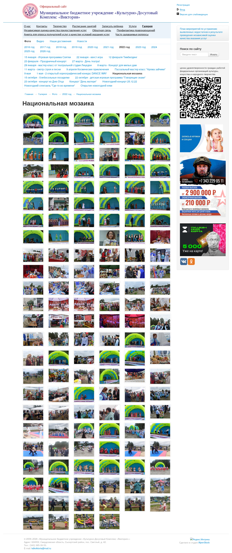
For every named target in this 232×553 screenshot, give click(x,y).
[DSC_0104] (135, 154)
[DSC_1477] (109, 304)
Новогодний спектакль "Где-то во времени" (49, 85)
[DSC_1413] (135, 255)
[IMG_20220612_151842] (109, 449)
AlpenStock (204, 542)
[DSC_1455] (109, 288)
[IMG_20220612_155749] (58, 485)
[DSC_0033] (109, 120)
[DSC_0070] (109, 138)
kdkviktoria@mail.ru (41, 548)
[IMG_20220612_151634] (84, 449)
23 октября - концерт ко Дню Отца (44, 81)
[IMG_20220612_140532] (135, 412)
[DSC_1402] (33, 255)
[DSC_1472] (84, 304)
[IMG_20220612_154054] (109, 467)
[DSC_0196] (33, 236)
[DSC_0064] (58, 138)
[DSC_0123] (58, 171)
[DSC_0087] (84, 154)
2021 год (108, 47)
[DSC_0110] (160, 154)
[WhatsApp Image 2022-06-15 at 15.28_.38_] (160, 503)
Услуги (133, 26)
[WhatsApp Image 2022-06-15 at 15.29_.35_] (109, 521)
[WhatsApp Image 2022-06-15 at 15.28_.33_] (160, 485)
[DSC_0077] (33, 154)
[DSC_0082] (58, 154)
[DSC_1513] (160, 321)
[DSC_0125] (109, 171)
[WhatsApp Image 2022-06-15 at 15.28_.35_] (84, 503)
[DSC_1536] (135, 375)
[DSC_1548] (84, 411)
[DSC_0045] (160, 120)
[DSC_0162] (109, 204)
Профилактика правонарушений (136, 30)
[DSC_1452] (84, 288)
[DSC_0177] (135, 220)
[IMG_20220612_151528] (58, 449)
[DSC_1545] (160, 393)
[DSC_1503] (109, 320)
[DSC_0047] (33, 138)
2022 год (66, 94)
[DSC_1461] (135, 288)
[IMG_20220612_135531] (58, 412)
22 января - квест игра (90, 57)
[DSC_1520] (33, 339)
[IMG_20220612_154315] (135, 467)
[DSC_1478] (135, 304)
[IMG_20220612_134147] (109, 376)
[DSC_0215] (109, 237)
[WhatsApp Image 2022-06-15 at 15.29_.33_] (84, 521)
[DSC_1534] (58, 375)
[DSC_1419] (33, 271)
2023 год (141, 47)
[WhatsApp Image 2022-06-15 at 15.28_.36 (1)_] (109, 503)
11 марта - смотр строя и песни (42, 69)
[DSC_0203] (58, 236)
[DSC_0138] (58, 187)
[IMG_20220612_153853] (58, 467)
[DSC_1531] (160, 357)
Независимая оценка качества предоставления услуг (55, 30)
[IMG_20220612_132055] (135, 358)
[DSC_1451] (58, 288)
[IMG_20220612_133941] (84, 376)
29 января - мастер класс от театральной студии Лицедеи (58, 65)
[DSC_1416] (160, 255)
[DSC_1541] (109, 393)
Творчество (60, 26)
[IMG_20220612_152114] (135, 449)
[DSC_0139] (84, 187)
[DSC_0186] (160, 220)
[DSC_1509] (135, 320)
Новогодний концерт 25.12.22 (119, 81)
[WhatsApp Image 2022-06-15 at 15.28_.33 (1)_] (135, 485)
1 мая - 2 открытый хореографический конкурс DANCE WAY (72, 73)
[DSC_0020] (58, 120)
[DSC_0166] (33, 220)
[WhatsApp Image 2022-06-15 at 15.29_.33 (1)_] (58, 521)
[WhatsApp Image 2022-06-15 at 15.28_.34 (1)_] (33, 503)
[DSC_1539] (33, 393)
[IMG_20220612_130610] (33, 358)
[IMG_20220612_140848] (33, 430)
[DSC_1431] (135, 271)
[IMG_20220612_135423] (33, 412)
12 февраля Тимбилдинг (123, 57)
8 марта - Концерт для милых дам (117, 65)
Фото (54, 94)
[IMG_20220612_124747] (33, 121)
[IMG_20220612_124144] (84, 430)
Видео (40, 41)
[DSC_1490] (33, 320)
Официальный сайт (53, 6)
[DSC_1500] (58, 320)
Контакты (41, 26)
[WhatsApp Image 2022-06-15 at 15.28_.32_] (109, 485)
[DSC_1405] (84, 255)
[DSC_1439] (33, 288)
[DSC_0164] (160, 204)
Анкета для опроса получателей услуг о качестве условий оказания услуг (67, 34)
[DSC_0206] (84, 236)
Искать (213, 54)
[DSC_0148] (33, 204)
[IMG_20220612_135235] (58, 394)
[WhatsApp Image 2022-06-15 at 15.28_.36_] (135, 503)
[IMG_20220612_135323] (84, 394)
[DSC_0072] (135, 138)
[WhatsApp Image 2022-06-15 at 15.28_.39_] (33, 521)
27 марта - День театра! (86, 61)
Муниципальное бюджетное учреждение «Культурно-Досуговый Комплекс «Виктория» (99, 15)
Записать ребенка (112, 26)
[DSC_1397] (160, 236)
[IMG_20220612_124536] (135, 430)
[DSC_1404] (58, 255)
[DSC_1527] (160, 339)
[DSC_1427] (109, 271)
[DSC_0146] (160, 187)
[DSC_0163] (135, 204)
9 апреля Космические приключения (87, 69)
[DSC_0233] (135, 236)
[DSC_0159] (84, 204)
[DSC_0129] (135, 171)
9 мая (27, 73)
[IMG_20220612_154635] (160, 467)
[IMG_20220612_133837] (33, 376)
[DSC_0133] (160, 171)
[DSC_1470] (58, 304)
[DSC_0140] (109, 187)
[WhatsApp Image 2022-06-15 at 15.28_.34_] (58, 503)
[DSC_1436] (160, 271)
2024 (154, 47)
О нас (27, 26)
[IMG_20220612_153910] (84, 467)
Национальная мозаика (88, 94)
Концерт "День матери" (83, 81)
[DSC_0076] (160, 138)
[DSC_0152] (58, 204)
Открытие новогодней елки (96, 85)
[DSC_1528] (84, 357)
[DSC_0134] (33, 187)
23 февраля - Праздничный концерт (45, 61)
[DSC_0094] (109, 154)
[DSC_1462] (160, 288)
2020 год (93, 47)
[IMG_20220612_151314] (33, 449)
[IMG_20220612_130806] (58, 358)
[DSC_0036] (135, 120)
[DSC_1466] (33, 304)
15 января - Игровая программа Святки (47, 57)
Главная (29, 94)
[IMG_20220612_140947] (58, 430)
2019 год (77, 47)
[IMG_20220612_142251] (160, 430)
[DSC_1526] (109, 339)
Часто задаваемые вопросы (132, 34)
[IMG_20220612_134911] (160, 376)
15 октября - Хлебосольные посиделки (46, 77)
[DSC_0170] (84, 220)
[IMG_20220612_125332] (135, 340)
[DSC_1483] (160, 304)
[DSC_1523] (84, 339)
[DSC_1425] (84, 271)
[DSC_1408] (109, 255)
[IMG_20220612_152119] (160, 449)
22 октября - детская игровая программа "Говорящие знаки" (110, 77)
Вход (182, 9)
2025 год (29, 51)
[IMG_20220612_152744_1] (33, 467)
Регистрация (183, 4)
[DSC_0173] (109, 220)
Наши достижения (60, 41)
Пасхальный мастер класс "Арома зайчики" (140, 69)
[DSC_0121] (33, 171)
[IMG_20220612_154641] (33, 485)
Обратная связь (101, 30)
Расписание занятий (84, 26)
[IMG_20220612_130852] (109, 358)
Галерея (147, 26)
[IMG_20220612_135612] (109, 412)
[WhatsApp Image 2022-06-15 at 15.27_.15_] (84, 485)
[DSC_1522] (58, 339)
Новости (82, 41)
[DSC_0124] (84, 171)
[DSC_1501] (84, 320)
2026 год (45, 51)
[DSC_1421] (58, 271)
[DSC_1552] (160, 411)
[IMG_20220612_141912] (109, 430)
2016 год (29, 47)
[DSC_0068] (84, 138)
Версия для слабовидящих (194, 14)
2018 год (61, 47)
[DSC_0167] (58, 220)
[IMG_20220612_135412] (135, 394)
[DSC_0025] (84, 120)
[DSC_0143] (135, 187)
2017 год (45, 47)
